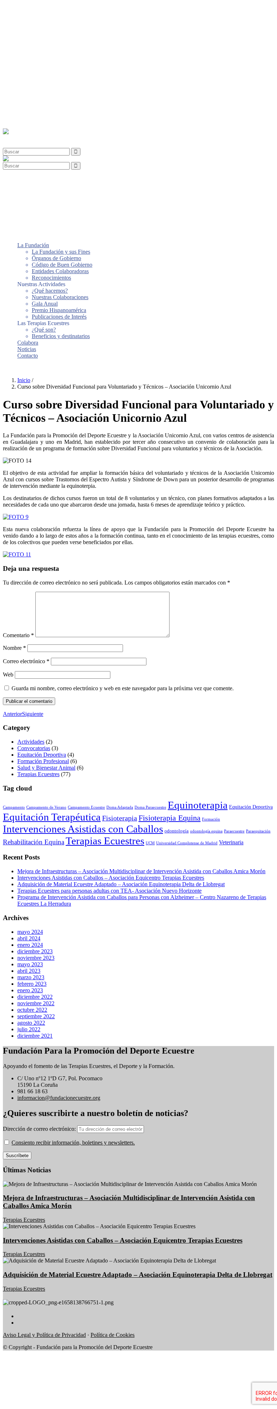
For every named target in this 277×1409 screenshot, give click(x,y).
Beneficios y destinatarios (61, 100)
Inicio (23, 380)
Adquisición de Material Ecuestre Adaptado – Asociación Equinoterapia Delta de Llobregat (121, 884)
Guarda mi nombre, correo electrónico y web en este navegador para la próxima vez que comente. (123, 688)
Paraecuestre (234, 831)
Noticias (26, 113)
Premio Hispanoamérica (59, 74)
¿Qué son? (44, 93)
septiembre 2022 (36, 1016)
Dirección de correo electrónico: (40, 1129)
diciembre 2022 (35, 997)
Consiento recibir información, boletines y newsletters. (73, 1142)
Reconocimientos (51, 41)
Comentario (18, 635)
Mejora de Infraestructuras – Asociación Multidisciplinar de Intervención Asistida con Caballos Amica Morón (141, 871)
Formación (211, 819)
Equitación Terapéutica (52, 817)
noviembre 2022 (35, 1003)
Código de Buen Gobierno (62, 28)
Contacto (27, 119)
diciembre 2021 (35, 1036)
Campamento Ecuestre (86, 807)
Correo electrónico (26, 661)
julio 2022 (28, 1029)
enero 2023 (30, 990)
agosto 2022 (31, 1023)
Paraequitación (258, 831)
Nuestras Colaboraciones (60, 61)
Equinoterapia (198, 805)
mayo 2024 (30, 932)
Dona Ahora (17, 368)
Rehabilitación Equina (33, 842)
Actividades (30, 742)
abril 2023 (28, 971)
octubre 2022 (32, 1010)
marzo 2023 (30, 977)
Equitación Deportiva (41, 755)
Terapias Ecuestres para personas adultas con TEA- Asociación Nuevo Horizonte (109, 891)
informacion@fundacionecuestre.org (58, 1098)
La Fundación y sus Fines (61, 15)
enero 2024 (30, 945)
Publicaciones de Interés (59, 80)
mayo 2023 (30, 964)
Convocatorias (33, 748)
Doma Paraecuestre (150, 807)
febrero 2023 (32, 984)
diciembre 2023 (35, 951)
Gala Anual (45, 67)
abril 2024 (28, 938)
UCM (150, 843)
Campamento (14, 807)
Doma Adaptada (119, 807)
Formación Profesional (43, 761)
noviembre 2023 (35, 958)
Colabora (27, 106)
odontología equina (206, 831)
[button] (19, 138)
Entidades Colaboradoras (60, 35)
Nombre (14, 648)
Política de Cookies (113, 1335)
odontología (176, 830)
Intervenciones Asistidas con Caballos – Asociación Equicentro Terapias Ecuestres (110, 878)
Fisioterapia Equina (169, 817)
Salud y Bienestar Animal (46, 768)
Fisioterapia (119, 818)
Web (8, 674)
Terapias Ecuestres (38, 774)
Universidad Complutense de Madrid (186, 843)
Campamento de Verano (46, 807)
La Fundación (33, 9)
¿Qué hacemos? (50, 54)
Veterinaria (231, 842)
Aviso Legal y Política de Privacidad (44, 1335)
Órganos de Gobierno (56, 22)
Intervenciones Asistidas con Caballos (83, 829)
